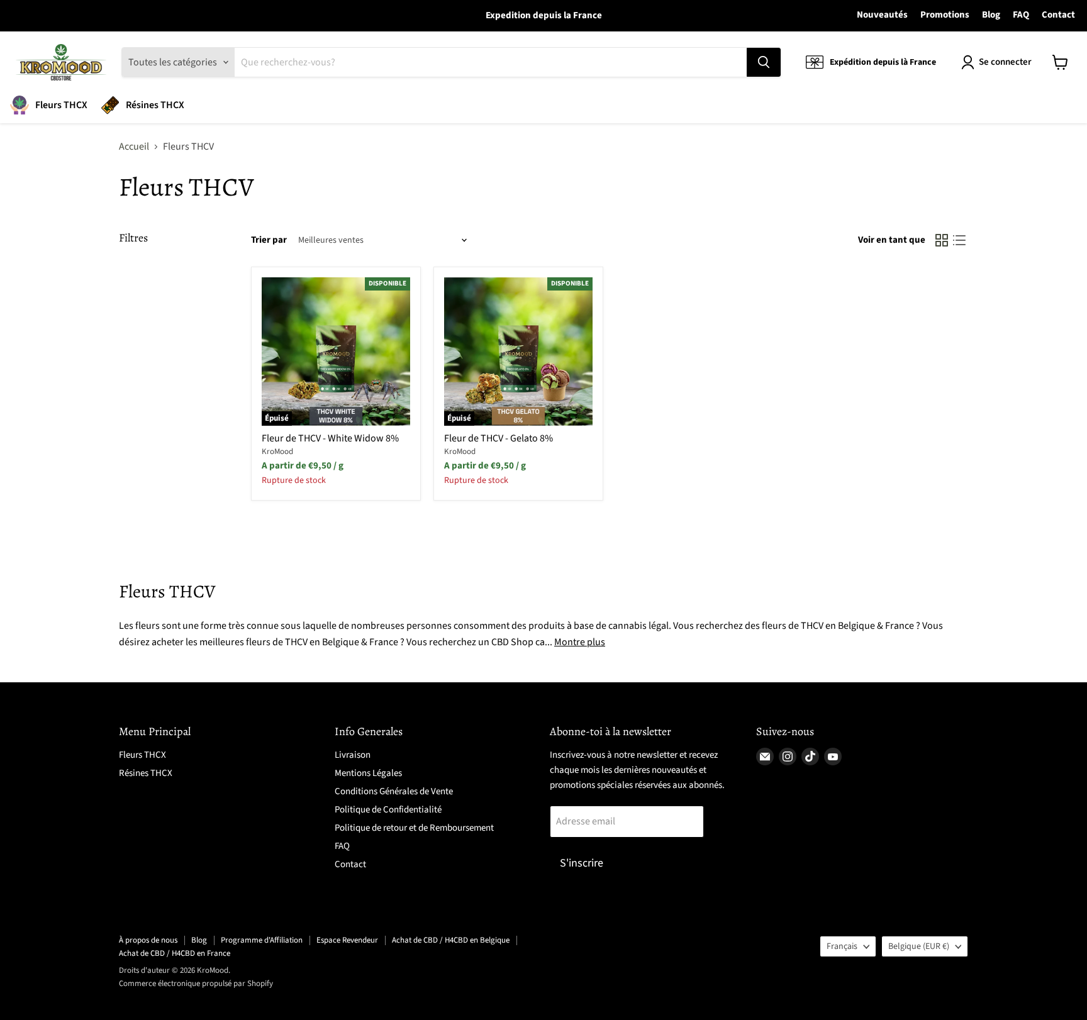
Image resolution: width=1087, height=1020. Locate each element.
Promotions (944, 15)
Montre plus (579, 642)
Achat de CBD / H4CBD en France (174, 953)
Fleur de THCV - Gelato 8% (498, 438)
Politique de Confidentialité (388, 809)
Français (842, 946)
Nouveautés (882, 15)
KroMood (277, 451)
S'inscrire (581, 863)
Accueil (134, 146)
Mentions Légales (368, 773)
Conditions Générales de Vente (394, 791)
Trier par (269, 240)
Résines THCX (155, 105)
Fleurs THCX (61, 105)
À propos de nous (148, 940)
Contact (1058, 15)
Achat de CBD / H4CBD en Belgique (451, 940)
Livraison (353, 755)
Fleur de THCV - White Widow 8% (330, 438)
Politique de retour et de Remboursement (414, 827)
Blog (991, 15)
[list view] (959, 240)
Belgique (918, 946)
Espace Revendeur (347, 940)
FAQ (1021, 15)
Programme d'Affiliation (262, 940)
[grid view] (941, 240)
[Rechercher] (764, 62)
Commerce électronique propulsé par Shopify (196, 983)
